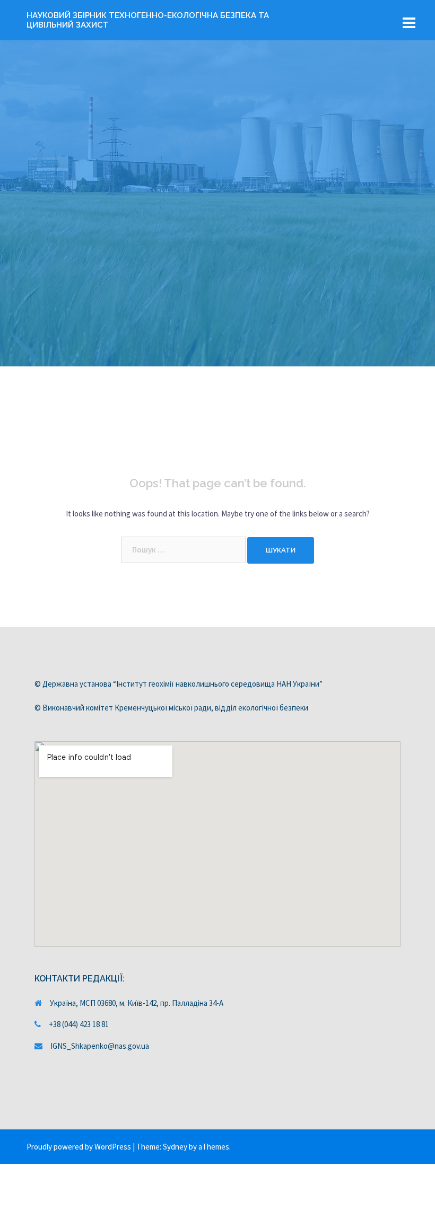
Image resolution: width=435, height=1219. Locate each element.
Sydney (175, 1147)
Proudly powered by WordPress (79, 1147)
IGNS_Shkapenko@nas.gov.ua (99, 1046)
